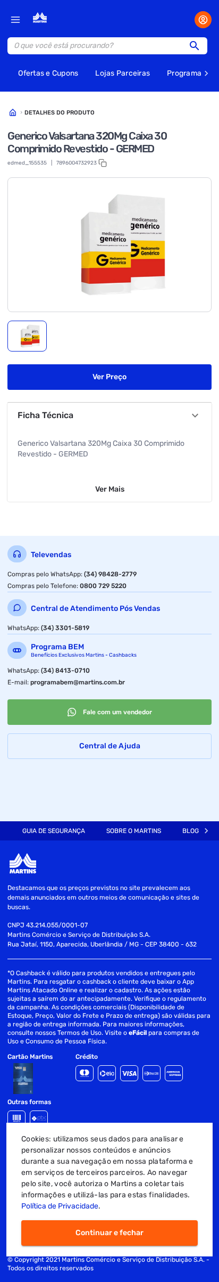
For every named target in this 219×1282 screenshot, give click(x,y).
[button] (197, 45)
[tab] (27, 336)
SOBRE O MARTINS (133, 831)
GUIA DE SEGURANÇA (53, 831)
